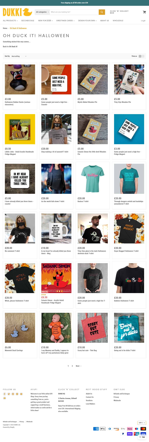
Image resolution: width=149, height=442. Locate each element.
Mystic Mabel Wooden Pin (87, 102)
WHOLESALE (118, 20)
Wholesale (117, 400)
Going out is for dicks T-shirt (124, 350)
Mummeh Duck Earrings (14, 350)
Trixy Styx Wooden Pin (122, 102)
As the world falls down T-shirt (52, 201)
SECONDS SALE (27, 20)
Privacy (116, 397)
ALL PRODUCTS (9, 20)
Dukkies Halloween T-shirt (124, 301)
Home (5, 28)
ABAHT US (104, 20)
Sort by (7, 56)
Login (143, 20)
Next (78, 366)
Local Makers (90, 404)
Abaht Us (89, 394)
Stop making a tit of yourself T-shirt (54, 152)
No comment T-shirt (12, 251)
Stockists (89, 400)
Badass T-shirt (83, 201)
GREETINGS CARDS (64, 20)
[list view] (143, 56)
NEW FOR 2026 (44, 20)
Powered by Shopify (8, 427)
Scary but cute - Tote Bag (87, 350)
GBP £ (141, 423)
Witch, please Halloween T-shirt (17, 301)
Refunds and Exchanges (122, 394)
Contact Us (90, 397)
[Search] (102, 12)
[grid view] (140, 56)
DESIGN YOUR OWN (86, 20)
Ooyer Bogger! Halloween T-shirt (126, 251)
